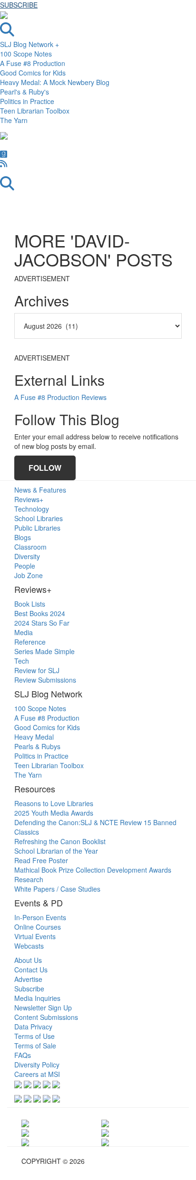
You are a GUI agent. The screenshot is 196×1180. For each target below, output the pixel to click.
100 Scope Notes (26, 53)
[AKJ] (25, 1141)
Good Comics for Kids (33, 72)
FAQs (22, 1055)
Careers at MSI (37, 1074)
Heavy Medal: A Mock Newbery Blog (54, 82)
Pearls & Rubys (37, 746)
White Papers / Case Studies (57, 889)
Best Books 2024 (39, 613)
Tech (21, 661)
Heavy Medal (34, 737)
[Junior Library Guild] (105, 1141)
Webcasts (29, 946)
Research (28, 879)
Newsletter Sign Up (43, 1007)
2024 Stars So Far (41, 623)
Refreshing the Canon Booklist (60, 841)
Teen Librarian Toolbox (34, 110)
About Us (28, 960)
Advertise (28, 979)
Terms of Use (34, 1036)
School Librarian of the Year (56, 851)
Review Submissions (45, 680)
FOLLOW (45, 467)
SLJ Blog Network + (29, 44)
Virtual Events (35, 936)
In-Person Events (40, 917)
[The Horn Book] (105, 1122)
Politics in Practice (27, 101)
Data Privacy (33, 1026)
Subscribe (29, 988)
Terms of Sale (35, 1045)
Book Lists (29, 604)
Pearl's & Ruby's (24, 91)
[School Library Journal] (105, 1132)
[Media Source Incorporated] (25, 1122)
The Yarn (14, 120)
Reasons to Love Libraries (53, 803)
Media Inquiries (37, 998)
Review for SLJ (36, 670)
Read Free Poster (41, 860)
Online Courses (37, 927)
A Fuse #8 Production (32, 63)
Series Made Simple (44, 651)
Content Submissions (46, 1017)
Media (23, 632)
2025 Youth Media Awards (53, 813)
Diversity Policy (36, 1064)
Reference (30, 642)
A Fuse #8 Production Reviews (60, 397)
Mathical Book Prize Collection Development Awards (92, 870)
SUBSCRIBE (19, 5)
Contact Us (31, 969)
